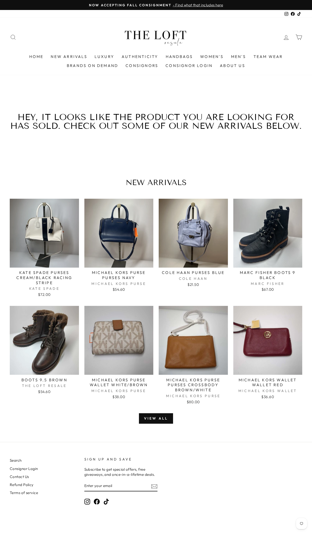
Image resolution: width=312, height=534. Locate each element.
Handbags (179, 56)
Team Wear (268, 56)
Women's (212, 56)
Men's (238, 56)
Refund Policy (22, 484)
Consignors (142, 65)
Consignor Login (189, 65)
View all (156, 418)
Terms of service (24, 492)
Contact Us (19, 476)
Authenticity (140, 56)
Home (36, 56)
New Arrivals (69, 56)
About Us (232, 65)
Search (16, 460)
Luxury (104, 56)
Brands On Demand (92, 65)
